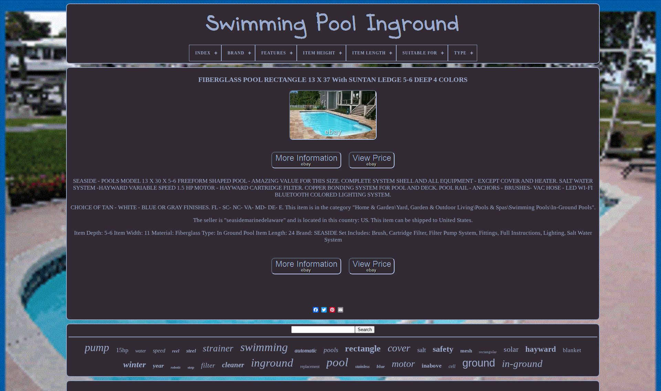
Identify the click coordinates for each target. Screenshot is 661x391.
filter (208, 365)
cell (452, 366)
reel (175, 350)
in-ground (522, 363)
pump (97, 347)
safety (443, 349)
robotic (176, 367)
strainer (218, 348)
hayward (540, 349)
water (140, 350)
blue (381, 366)
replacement (309, 366)
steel (191, 350)
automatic (306, 350)
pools (331, 349)
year (158, 365)
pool (337, 362)
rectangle (363, 348)
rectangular (488, 352)
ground (478, 363)
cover (399, 347)
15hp (122, 350)
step (191, 367)
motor (403, 363)
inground (272, 363)
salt (421, 349)
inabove (432, 365)
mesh (466, 350)
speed (159, 350)
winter (134, 364)
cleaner (233, 365)
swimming (264, 347)
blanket (572, 350)
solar (511, 349)
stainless (362, 366)
